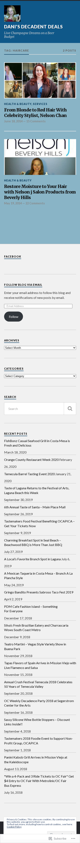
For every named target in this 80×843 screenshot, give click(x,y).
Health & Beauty (17, 104)
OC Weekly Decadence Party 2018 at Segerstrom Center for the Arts (39, 703)
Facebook (12, 256)
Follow (13, 317)
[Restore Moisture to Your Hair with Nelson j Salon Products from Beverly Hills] (40, 157)
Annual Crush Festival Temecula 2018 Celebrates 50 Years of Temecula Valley (38, 684)
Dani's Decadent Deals (33, 26)
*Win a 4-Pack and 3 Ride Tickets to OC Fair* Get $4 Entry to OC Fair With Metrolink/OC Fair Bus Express (39, 780)
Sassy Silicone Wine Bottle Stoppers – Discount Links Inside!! (37, 722)
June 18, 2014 (13, 121)
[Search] (70, 408)
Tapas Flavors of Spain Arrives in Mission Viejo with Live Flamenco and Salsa (40, 665)
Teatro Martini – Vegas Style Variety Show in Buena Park (35, 646)
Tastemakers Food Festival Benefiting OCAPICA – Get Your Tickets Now (39, 523)
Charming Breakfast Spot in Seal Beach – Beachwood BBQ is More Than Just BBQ (33, 542)
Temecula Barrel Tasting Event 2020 (29, 474)
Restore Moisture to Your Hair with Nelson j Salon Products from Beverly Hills (40, 192)
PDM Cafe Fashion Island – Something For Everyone (31, 608)
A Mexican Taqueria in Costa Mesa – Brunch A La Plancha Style (38, 575)
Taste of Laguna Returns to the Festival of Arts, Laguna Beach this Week (36, 490)
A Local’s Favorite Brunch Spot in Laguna (32, 559)
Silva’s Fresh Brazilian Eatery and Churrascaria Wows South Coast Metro (36, 627)
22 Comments (35, 203)
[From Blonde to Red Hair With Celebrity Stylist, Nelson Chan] (40, 80)
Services (40, 104)
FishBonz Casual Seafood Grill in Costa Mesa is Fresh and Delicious (37, 443)
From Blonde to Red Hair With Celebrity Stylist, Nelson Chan (35, 112)
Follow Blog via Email (23, 284)
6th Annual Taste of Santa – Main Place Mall (34, 507)
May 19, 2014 (13, 203)
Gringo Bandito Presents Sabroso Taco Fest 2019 (38, 592)
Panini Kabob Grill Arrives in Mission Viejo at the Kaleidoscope (35, 759)
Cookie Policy (14, 826)
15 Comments (36, 121)
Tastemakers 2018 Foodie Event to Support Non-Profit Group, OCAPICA (38, 740)
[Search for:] (40, 408)
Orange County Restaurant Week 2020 (31, 459)
